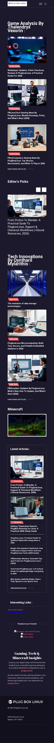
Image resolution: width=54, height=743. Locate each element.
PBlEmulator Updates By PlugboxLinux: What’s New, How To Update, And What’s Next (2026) (27, 391)
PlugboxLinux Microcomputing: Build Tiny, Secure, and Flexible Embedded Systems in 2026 (26, 346)
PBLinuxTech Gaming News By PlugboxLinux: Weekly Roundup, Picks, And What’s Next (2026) (26, 115)
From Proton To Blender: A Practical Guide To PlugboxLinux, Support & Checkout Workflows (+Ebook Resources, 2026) (26, 226)
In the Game (14, 66)
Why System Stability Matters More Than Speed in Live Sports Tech (26, 580)
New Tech (14, 299)
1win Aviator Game (15, 610)
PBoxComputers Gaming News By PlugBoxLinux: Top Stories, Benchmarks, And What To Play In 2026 (26, 161)
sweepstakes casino (17, 612)
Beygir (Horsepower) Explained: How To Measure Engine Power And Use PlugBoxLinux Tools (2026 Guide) (27, 550)
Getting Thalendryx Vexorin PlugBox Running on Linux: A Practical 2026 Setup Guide (24, 528)
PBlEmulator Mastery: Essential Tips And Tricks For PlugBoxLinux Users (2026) (26, 561)
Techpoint (18, 481)
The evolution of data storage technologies (22, 304)
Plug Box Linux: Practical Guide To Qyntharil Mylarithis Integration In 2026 (26, 540)
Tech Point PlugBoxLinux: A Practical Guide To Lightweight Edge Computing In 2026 (27, 571)
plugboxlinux (27, 671)
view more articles (17, 169)
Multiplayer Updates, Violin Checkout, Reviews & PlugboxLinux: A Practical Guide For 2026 (26, 73)
